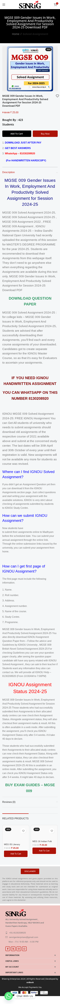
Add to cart (16, 133)
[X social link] (13, 948)
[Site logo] (30, 4)
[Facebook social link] (7, 948)
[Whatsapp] (8, 996)
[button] (16, 854)
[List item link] (31, 932)
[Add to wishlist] (57, 95)
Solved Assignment (35, 34)
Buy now (45, 133)
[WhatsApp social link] (24, 948)
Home (15, 34)
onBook (30, 982)
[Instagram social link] (18, 948)
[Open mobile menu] (4, 5)
